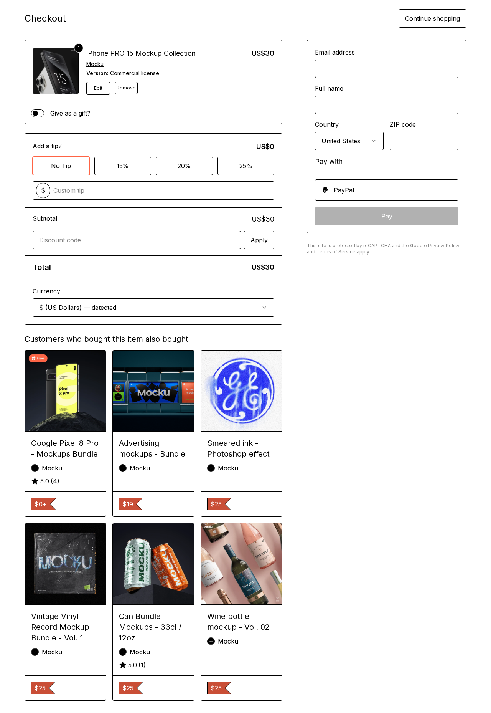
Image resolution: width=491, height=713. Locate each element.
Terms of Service (336, 252)
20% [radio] (184, 166)
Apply (259, 240)
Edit (98, 88)
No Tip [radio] (61, 166)
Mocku (95, 64)
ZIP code (403, 124)
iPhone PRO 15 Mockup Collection (141, 53)
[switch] (37, 113)
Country (327, 124)
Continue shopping (432, 18)
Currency (46, 291)
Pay (386, 216)
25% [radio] (245, 166)
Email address (335, 52)
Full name (329, 88)
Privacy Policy (444, 245)
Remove (126, 88)
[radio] (386, 190)
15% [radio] (123, 166)
